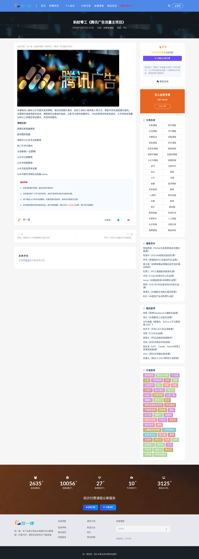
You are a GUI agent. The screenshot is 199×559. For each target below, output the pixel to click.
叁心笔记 (159, 390)
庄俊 (174, 385)
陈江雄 (162, 435)
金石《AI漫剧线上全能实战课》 (158, 317)
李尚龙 (172, 420)
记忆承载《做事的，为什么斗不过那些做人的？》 (161, 323)
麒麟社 (148, 400)
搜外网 (160, 445)
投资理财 (172, 184)
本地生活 (172, 213)
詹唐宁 (158, 415)
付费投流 (153, 137)
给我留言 (62, 537)
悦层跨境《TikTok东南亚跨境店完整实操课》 (161, 249)
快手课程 (172, 125)
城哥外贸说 (150, 420)
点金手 (148, 390)
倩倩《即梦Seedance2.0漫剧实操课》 (161, 313)
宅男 (167, 440)
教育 (172, 190)
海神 (167, 380)
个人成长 (70, 6)
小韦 (169, 445)
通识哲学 (149, 425)
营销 (172, 172)
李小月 (168, 450)
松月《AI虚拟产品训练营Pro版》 (159, 296)
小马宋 (175, 375)
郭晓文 (158, 400)
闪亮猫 (148, 455)
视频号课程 (153, 155)
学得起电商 (150, 410)
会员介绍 (91, 507)
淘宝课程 (153, 143)
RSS (89, 532)
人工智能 (172, 219)
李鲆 (166, 385)
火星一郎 (170, 395)
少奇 (147, 380)
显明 (175, 440)
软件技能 (172, 195)
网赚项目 (54, 6)
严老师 (148, 450)
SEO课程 (172, 131)
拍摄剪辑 (172, 160)
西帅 (175, 380)
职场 (172, 201)
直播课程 (99, 6)
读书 (153, 166)
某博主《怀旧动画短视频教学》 (158, 338)
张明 (159, 425)
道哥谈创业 (150, 435)
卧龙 (167, 400)
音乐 (153, 207)
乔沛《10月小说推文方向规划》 (118, 238)
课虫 (171, 410)
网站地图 (91, 537)
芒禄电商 (157, 380)
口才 (153, 178)
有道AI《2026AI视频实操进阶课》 (159, 255)
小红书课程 (153, 160)
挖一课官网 (87, 554)
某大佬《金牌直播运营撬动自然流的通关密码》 (161, 265)
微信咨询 (163, 81)
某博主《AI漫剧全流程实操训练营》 (160, 292)
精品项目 (112, 6)
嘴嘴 (171, 435)
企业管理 (153, 225)
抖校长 (162, 420)
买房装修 (153, 190)
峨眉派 (158, 450)
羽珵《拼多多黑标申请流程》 (157, 342)
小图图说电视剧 (152, 430)
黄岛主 (158, 440)
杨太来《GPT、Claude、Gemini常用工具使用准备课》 (161, 348)
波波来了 (149, 445)
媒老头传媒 (162, 375)
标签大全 (91, 528)
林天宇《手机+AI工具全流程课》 (159, 329)
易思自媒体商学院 (153, 405)
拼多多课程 (153, 149)
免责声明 (62, 528)
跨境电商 (172, 149)
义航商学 (149, 385)
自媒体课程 (108, 28)
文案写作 (172, 166)
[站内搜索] (169, 6)
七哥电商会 (169, 430)
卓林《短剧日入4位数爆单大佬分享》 (34, 238)
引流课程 (153, 131)
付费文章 (86, 6)
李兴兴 (170, 390)
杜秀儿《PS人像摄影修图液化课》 (159, 271)
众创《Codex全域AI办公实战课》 (159, 276)
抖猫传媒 (158, 395)
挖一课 (29, 47)
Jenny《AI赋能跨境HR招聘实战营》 (160, 280)
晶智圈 (168, 415)
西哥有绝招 (160, 455)
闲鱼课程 (172, 137)
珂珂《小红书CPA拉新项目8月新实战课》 (161, 286)
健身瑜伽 (153, 213)
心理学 (153, 195)
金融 (153, 184)
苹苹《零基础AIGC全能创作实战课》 (161, 260)
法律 (172, 178)
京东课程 (172, 143)
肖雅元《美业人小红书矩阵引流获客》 (161, 358)
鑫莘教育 (149, 375)
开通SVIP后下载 (163, 58)
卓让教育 (170, 405)
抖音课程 (153, 125)
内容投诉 (71, 205)
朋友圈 (172, 207)
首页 (43, 6)
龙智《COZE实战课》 (153, 333)
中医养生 (153, 219)
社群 (153, 201)
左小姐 (148, 415)
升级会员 (109, 507)
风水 (153, 172)
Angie (147, 395)
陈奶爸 (162, 410)
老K (159, 385)
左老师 (148, 440)
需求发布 (62, 532)
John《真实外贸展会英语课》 (157, 354)
